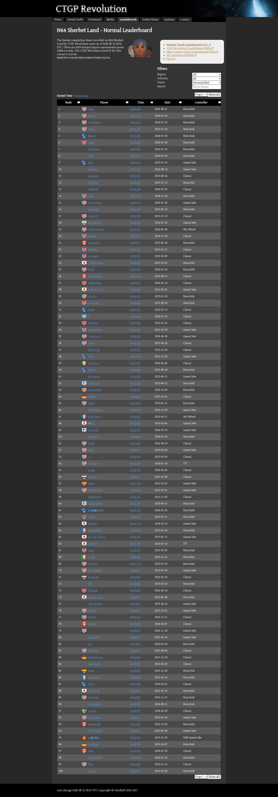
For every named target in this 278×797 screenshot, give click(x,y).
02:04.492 (135, 309)
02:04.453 (135, 283)
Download (94, 19)
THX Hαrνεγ (95, 410)
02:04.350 (135, 269)
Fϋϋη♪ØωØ (94, 390)
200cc (206, 44)
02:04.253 (135, 236)
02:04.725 (135, 497)
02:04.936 (135, 737)
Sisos (91, 129)
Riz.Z (91, 684)
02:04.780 (135, 543)
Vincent (93, 463)
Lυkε (91, 550)
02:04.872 (135, 664)
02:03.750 (135, 129)
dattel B (93, 189)
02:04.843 (135, 624)
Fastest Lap (82, 95)
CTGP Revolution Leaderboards (185, 48)
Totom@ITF (95, 530)
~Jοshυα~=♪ (95, 336)
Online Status (150, 19)
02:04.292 (135, 263)
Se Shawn (94, 376)
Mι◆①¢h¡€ (95, 510)
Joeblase (93, 650)
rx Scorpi (93, 209)
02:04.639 (135, 410)
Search (161, 86)
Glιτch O (93, 216)
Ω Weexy (93, 577)
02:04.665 (135, 443)
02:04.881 (135, 691)
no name (93, 176)
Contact (185, 19)
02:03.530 (135, 116)
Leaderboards (128, 19)
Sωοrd (92, 236)
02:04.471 (135, 296)
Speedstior (94, 497)
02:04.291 (135, 256)
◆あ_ (91, 423)
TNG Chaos (95, 717)
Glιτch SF (93, 430)
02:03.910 (135, 156)
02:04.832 (135, 617)
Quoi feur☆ (95, 416)
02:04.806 (135, 583)
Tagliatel (93, 677)
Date (167, 102)
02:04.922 (135, 724)
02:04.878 (135, 670)
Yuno (91, 517)
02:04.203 (135, 216)
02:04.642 (135, 416)
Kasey (91, 116)
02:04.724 (135, 490)
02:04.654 (135, 436)
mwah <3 (93, 436)
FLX (90, 162)
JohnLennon (95, 657)
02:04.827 (135, 610)
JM (89, 583)
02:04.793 (135, 564)
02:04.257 (135, 243)
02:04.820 (135, 597)
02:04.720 (135, 483)
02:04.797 (135, 570)
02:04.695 (135, 456)
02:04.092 (135, 182)
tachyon (93, 169)
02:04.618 (135, 376)
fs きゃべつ (95, 289)
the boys (93, 249)
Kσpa (91, 670)
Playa (91, 771)
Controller (201, 102)
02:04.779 (135, 537)
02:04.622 (135, 390)
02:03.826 (135, 142)
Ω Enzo (92, 477)
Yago (91, 483)
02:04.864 (135, 657)
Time (141, 102)
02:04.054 (135, 176)
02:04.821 (135, 604)
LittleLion (94, 383)
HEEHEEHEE (95, 490)
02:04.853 (135, 630)
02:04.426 (135, 276)
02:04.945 (135, 764)
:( (89, 456)
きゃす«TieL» (96, 537)
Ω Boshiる (94, 724)
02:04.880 (135, 677)
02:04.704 (135, 470)
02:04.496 (135, 316)
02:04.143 (135, 196)
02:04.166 (135, 209)
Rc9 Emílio (94, 222)
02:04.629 (135, 403)
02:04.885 (135, 697)
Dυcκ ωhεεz (95, 329)
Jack (90, 156)
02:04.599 (135, 363)
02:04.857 (135, 650)
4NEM (91, 396)
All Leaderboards (176, 55)
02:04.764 (135, 530)
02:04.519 (135, 343)
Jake (90, 751)
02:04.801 (135, 577)
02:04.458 (135, 289)
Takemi (92, 543)
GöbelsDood (95, 276)
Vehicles (162, 78)
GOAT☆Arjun (96, 229)
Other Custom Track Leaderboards (187, 52)
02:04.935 (135, 731)
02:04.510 (135, 336)
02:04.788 (135, 557)
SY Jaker (93, 182)
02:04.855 (135, 644)
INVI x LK (94, 350)
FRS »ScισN (95, 604)
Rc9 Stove (94, 149)
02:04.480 (135, 303)
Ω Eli (91, 450)
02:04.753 (135, 523)
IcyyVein (93, 697)
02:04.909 (135, 711)
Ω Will (92, 617)
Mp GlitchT (95, 757)
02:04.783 (135, 550)
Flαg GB (92, 590)
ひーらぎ (94, 691)
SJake (91, 343)
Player (104, 102)
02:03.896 (135, 149)
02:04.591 (135, 350)
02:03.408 (135, 109)
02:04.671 (135, 450)
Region (161, 74)
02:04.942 (135, 757)
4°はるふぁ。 (96, 597)
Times (161, 82)
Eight (91, 443)
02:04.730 (135, 517)
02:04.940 (135, 751)
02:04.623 (135, 396)
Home (58, 19)
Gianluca (93, 363)
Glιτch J (92, 296)
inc (90, 644)
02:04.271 (135, 249)
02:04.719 (135, 477)
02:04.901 (135, 704)
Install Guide (75, 19)
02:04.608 (135, 369)
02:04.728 (135, 510)
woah (91, 470)
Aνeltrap (93, 744)
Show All (214, 94)
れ (94, 737)
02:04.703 (135, 463)
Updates (169, 19)
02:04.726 (135, 503)
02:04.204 (135, 222)
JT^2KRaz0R (95, 731)
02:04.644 (135, 430)
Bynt (91, 269)
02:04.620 (135, 383)
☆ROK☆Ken (95, 263)
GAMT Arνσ (95, 503)
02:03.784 (135, 136)
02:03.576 (135, 122)
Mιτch (91, 136)
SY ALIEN (94, 637)
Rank (68, 102)
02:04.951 (135, 771)
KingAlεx (93, 243)
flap (90, 764)
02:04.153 (135, 202)
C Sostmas (94, 122)
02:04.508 (135, 323)
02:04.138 (135, 189)
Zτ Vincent (94, 202)
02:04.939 (135, 744)
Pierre (92, 624)
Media (110, 19)
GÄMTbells (94, 283)
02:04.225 (135, 229)
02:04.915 (135, 717)
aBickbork (94, 664)
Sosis (91, 109)
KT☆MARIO (95, 570)
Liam (91, 142)
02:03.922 (135, 169)
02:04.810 (135, 590)
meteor (92, 523)
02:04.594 (135, 356)
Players (170, 58)
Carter (92, 610)
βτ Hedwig (94, 704)
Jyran (91, 309)
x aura (92, 711)
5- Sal (91, 557)
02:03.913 (135, 162)
